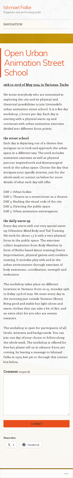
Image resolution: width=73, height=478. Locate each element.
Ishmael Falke (17, 7)
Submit (36, 424)
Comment (16, 371)
